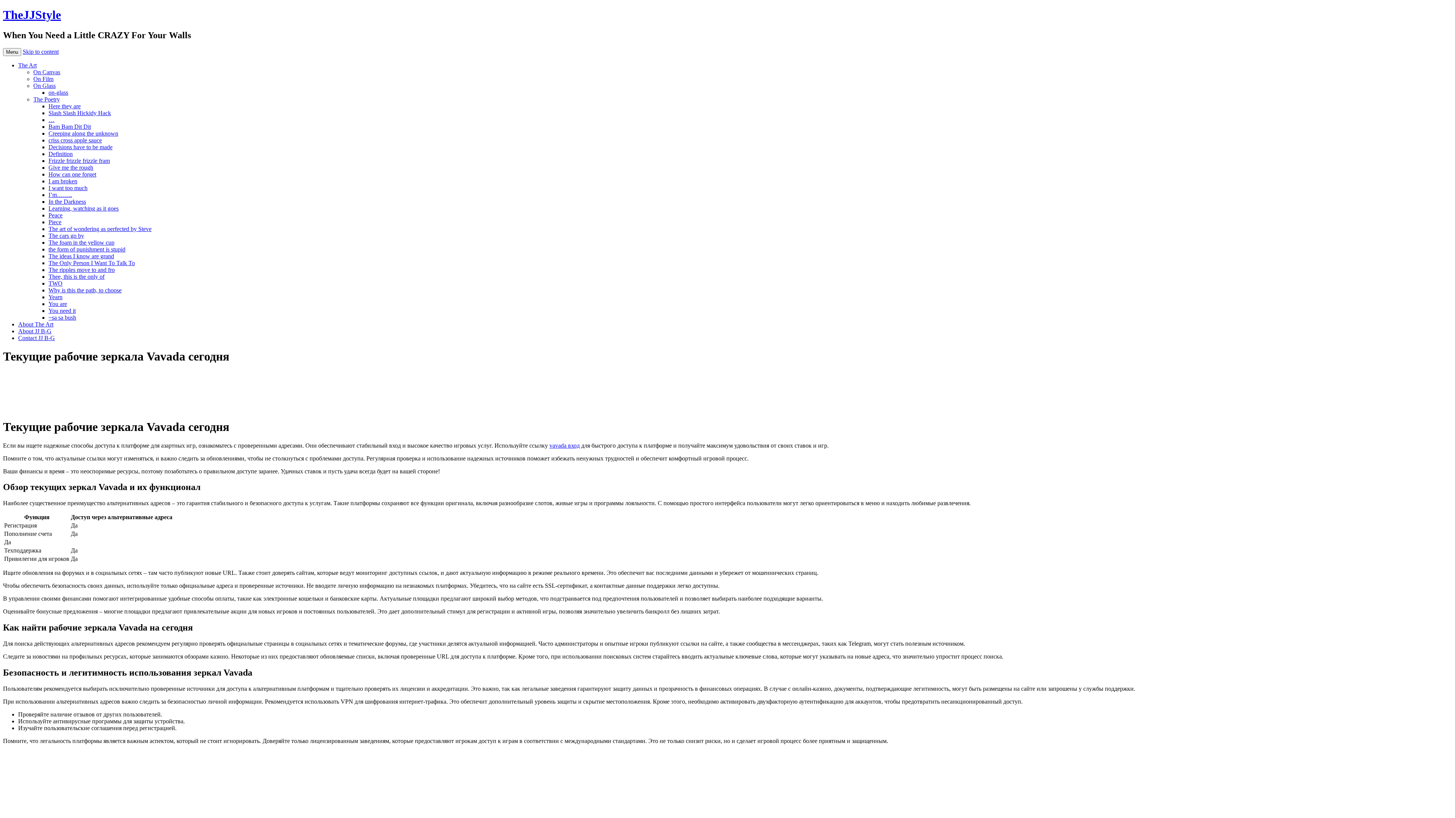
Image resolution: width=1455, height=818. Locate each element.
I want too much (68, 188)
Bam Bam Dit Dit (69, 126)
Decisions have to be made (80, 147)
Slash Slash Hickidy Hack (79, 113)
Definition (60, 154)
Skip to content (41, 51)
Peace (55, 215)
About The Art (35, 324)
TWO (55, 283)
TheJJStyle (32, 15)
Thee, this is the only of (76, 276)
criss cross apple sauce (75, 140)
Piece (54, 222)
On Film (43, 79)
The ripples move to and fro (81, 270)
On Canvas (46, 72)
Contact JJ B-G (36, 338)
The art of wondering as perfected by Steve (100, 229)
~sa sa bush (62, 317)
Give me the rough (70, 167)
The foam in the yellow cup (81, 242)
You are (57, 304)
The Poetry (46, 99)
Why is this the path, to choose (85, 290)
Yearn (55, 297)
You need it (62, 311)
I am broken (62, 181)
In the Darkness (67, 201)
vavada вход (564, 445)
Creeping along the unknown (83, 133)
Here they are (64, 106)
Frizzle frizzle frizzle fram (79, 161)
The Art (27, 65)
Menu (12, 52)
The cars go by (66, 236)
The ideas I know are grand (81, 256)
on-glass (58, 92)
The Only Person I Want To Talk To (91, 263)
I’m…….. (60, 195)
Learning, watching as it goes (83, 208)
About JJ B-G (35, 331)
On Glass (44, 86)
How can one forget (72, 174)
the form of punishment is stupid (86, 249)
